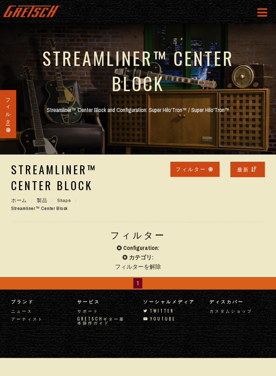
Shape (64, 200)
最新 (243, 169)
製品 (42, 200)
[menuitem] (247, 169)
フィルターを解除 (138, 266)
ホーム (19, 200)
